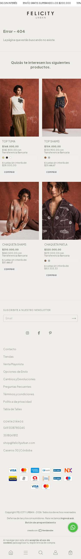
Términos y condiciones (18, 394)
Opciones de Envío (15, 371)
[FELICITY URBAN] (10, 552)
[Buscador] (40, 552)
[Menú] (25, 552)
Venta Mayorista (13, 364)
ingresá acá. (67, 518)
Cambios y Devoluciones (19, 379)
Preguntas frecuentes (17, 386)
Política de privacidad (17, 401)
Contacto (9, 349)
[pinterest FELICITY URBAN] (50, 333)
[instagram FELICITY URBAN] (28, 333)
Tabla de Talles (12, 409)
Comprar (9, 172)
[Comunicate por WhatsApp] (73, 527)
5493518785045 (14, 427)
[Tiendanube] (40, 531)
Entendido (69, 541)
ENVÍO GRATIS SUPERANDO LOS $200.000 (41, 3)
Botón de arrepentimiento (40, 522)
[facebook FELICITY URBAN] (39, 333)
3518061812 (10, 435)
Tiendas (8, 356)
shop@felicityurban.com (19, 442)
